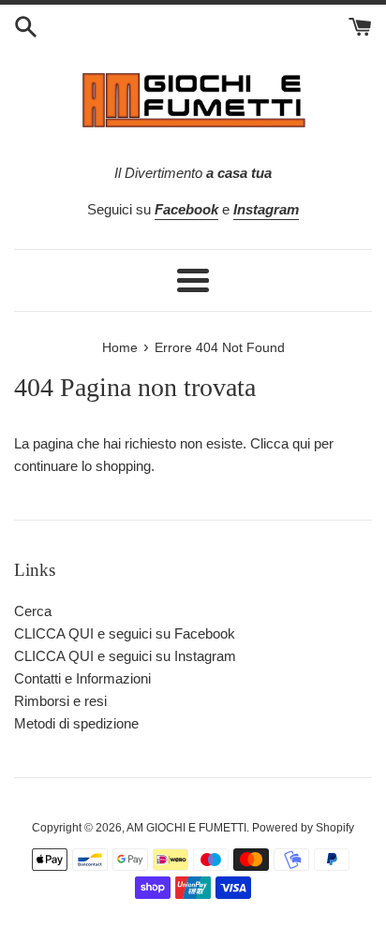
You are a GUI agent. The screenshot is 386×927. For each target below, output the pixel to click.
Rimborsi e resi (60, 701)
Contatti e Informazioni (82, 678)
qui (301, 443)
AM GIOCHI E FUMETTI (186, 827)
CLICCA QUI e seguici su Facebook (124, 633)
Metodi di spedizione (76, 723)
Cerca (33, 611)
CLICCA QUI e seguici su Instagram (125, 656)
